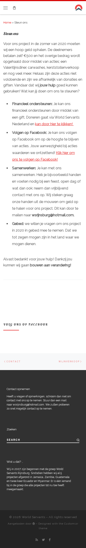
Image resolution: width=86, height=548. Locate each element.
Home (7, 22)
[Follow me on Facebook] (49, 540)
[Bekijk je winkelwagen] (14, 7)
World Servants (33, 517)
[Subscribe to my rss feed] (37, 540)
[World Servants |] (79, 7)
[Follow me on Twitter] (43, 540)
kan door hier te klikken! (54, 124)
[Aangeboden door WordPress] (33, 523)
